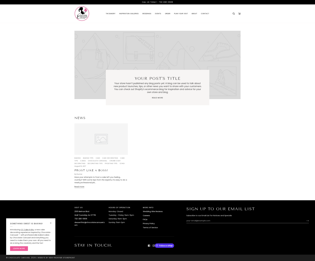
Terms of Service (150, 227)
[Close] (51, 222)
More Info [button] (148, 207)
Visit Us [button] (78, 207)
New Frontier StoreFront (62, 258)
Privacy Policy (149, 223)
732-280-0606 (166, 2)
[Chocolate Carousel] (81, 13)
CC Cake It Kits (27, 229)
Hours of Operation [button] (119, 207)
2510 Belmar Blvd (81, 211)
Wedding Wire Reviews (153, 211)
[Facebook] (149, 246)
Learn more (19, 248)
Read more (157, 98)
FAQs (145, 219)
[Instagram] (154, 246)
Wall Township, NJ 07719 (85, 215)
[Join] (305, 221)
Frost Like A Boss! (91, 170)
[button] (129, 13)
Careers (146, 215)
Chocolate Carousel (19, 258)
